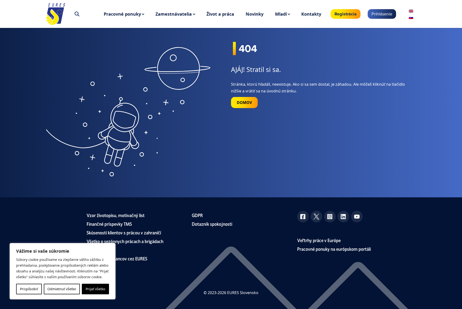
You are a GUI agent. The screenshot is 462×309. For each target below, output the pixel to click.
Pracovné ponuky (122, 14)
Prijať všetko (95, 289)
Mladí (281, 14)
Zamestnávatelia (173, 14)
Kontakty (311, 14)
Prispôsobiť (29, 289)
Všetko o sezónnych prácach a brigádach (125, 241)
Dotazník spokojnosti (212, 224)
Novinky (254, 14)
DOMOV (244, 102)
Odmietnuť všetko (61, 289)
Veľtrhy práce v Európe (319, 240)
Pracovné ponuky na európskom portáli (334, 249)
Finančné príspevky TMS (109, 224)
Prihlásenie (382, 14)
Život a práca (220, 14)
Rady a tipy (97, 250)
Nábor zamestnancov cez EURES (117, 258)
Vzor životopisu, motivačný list (116, 215)
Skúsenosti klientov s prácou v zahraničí (124, 232)
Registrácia (345, 14)
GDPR (197, 215)
